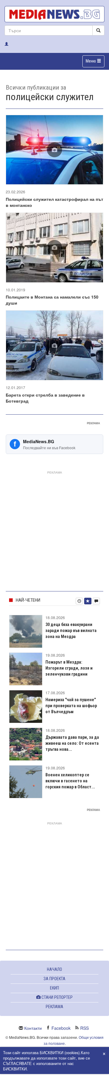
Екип (54, 988)
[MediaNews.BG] (54, 14)
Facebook (61, 1028)
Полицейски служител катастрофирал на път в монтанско (54, 202)
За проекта (54, 978)
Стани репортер (57, 997)
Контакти (33, 1028)
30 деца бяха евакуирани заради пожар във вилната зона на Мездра (71, 630)
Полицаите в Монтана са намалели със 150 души (52, 300)
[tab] (79, 601)
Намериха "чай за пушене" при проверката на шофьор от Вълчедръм (71, 705)
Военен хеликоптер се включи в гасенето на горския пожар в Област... (70, 780)
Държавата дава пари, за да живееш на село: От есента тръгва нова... (72, 743)
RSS (84, 1028)
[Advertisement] (54, 530)
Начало (54, 969)
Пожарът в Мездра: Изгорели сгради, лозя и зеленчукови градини (69, 668)
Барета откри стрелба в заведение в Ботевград (45, 398)
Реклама (54, 1006)
